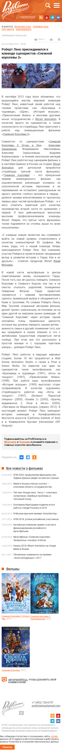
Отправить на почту (59, 39)
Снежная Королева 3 (16, 134)
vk (58, 17)
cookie (54, 736)
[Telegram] (28, 457)
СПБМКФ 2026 (40, 26)
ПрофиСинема (8, 35)
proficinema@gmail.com (46, 705)
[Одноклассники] (34, 457)
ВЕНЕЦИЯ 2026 (23, 26)
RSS (40, 17)
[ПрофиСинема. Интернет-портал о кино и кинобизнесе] (15, 7)
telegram (52, 17)
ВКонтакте (10, 441)
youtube (46, 17)
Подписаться (27, 17)
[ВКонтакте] (21, 457)
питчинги (8, 29)
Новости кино (21, 35)
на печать (51, 39)
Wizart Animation (45, 119)
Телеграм (24, 441)
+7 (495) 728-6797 (42, 702)
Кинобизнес (23, 29)
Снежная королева (16, 175)
